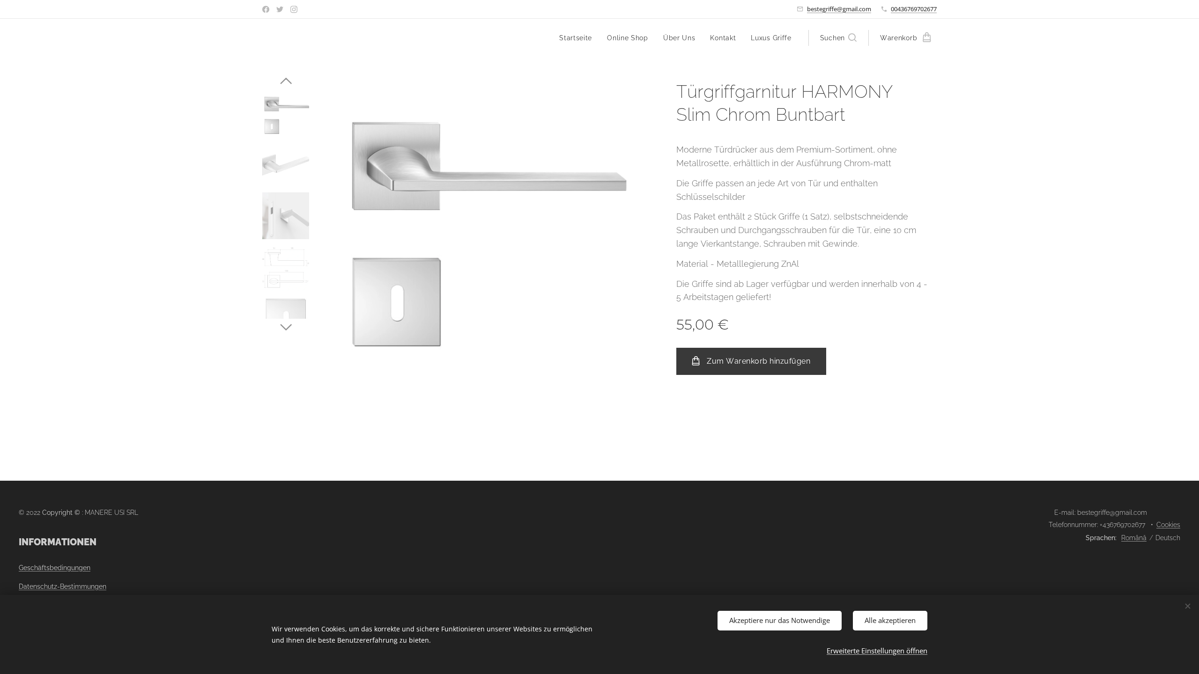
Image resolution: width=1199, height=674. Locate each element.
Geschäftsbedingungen (54, 567)
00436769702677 (914, 9)
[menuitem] (578, 38)
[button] (838, 38)
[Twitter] (280, 9)
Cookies (1168, 524)
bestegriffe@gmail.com (839, 9)
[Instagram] (294, 9)
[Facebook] (266, 9)
